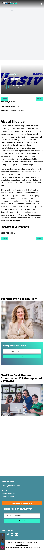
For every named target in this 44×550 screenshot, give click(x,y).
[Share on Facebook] (2, 535)
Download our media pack (22, 503)
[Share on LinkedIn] (2, 543)
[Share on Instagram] (2, 547)
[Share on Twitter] (2, 539)
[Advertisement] (22, 35)
